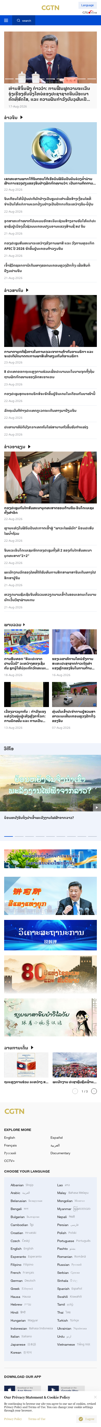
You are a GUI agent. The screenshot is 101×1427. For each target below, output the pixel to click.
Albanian (22, 1184)
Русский (10, 1153)
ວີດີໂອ (9, 748)
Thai (64, 1312)
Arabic (20, 1192)
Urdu (64, 1336)
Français (10, 1145)
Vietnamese (73, 1344)
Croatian (23, 1232)
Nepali (66, 1216)
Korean (21, 1352)
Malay (73, 1192)
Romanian (71, 1256)
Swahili (69, 1296)
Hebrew (21, 1304)
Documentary (60, 1153)
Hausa (21, 1296)
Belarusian (26, 1200)
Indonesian (32, 1328)
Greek (22, 1288)
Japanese (23, 1344)
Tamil (65, 1304)
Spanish (69, 1288)
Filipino (22, 1264)
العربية (55, 1145)
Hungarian (24, 1320)
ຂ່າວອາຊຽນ (14, 446)
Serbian (68, 1272)
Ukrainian (72, 1328)
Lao (63, 1184)
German (23, 1280)
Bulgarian (25, 1216)
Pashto (66, 1248)
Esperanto (26, 1256)
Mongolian (70, 1200)
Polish (66, 1232)
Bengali (19, 1208)
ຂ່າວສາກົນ (13, 290)
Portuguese (73, 1240)
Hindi (18, 1312)
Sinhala (67, 1280)
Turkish (68, 1320)
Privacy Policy (13, 1419)
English (9, 1137)
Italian (21, 1336)
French (22, 1272)
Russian (69, 1264)
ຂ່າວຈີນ (11, 117)
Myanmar (73, 1208)
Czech (20, 1240)
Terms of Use (36, 1419)
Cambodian (22, 1224)
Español (57, 1137)
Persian (67, 1224)
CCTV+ (9, 1161)
